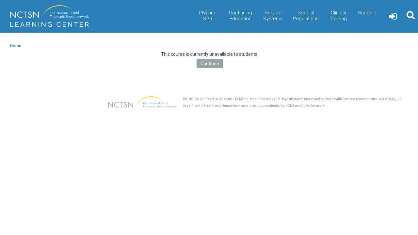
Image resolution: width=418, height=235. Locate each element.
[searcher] (410, 16)
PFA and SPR (208, 16)
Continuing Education (240, 16)
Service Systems (273, 16)
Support (367, 13)
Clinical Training (338, 16)
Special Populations (306, 16)
